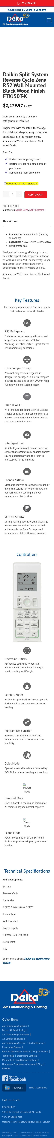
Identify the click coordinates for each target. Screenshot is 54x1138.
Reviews (6, 1068)
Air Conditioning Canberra (14, 1026)
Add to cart (36, 194)
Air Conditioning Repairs (13, 1038)
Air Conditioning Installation (15, 1034)
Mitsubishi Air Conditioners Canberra (19, 1060)
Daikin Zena (21, 209)
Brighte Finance (40, 1051)
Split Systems (36, 209)
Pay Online (18, 1087)
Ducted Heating (36, 1043)
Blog (40, 1064)
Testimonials (8, 1055)
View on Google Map (12, 1116)
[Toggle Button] (49, 20)
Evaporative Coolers (11, 1047)
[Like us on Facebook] (15, 1082)
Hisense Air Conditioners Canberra (18, 1064)
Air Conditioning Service (13, 1043)
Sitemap (23, 1132)
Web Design (7, 1132)
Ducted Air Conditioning (13, 1030)
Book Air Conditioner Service (16, 1051)
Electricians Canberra (27, 1055)
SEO (16, 1135)
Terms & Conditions (37, 1087)
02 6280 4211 (29, 3)
